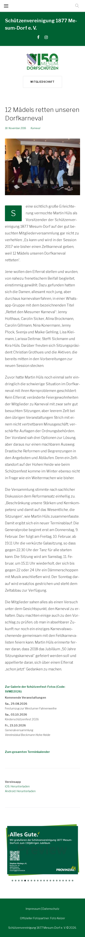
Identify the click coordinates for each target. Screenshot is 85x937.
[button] (12, 880)
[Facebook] (38, 37)
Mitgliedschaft (42, 81)
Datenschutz (50, 908)
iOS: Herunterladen (17, 786)
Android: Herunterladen (20, 791)
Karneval (35, 128)
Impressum (33, 908)
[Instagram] (46, 37)
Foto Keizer (57, 918)
